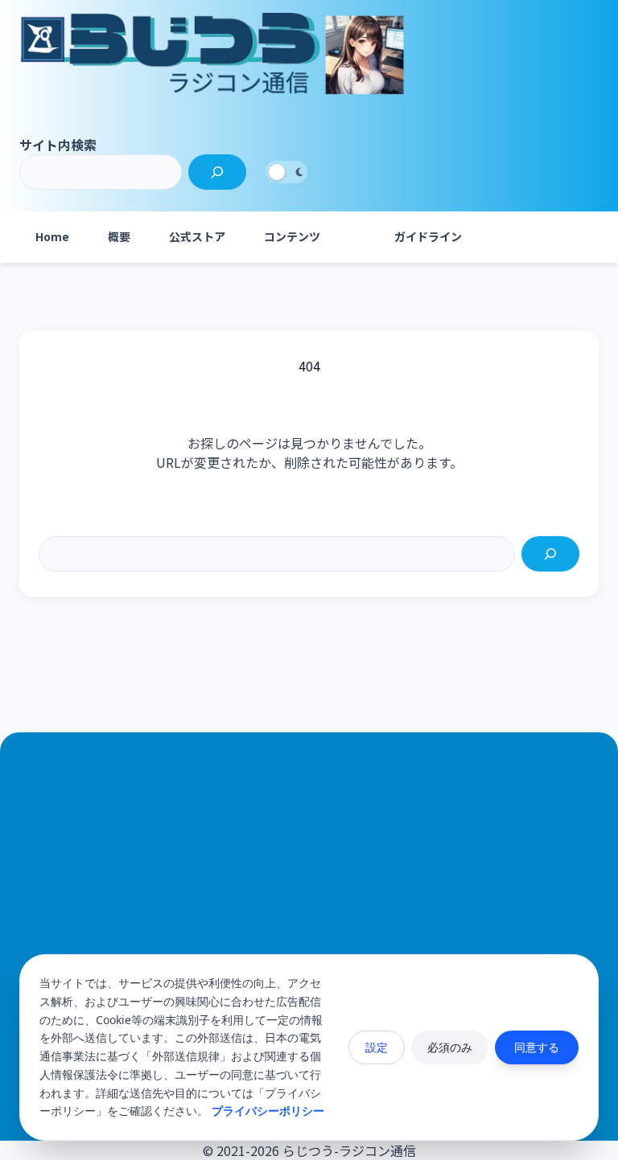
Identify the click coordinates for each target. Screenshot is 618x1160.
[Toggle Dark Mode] (286, 172)
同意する (536, 1047)
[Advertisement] (309, 931)
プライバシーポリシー (268, 1110)
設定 (376, 1047)
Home (52, 236)
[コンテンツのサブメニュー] (356, 237)
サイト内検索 (58, 144)
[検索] (217, 172)
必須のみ (449, 1047)
